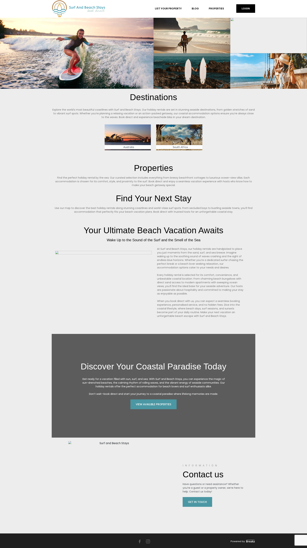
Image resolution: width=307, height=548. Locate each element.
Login (246, 8)
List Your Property (168, 8)
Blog (195, 8)
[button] (105, 136)
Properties (216, 8)
